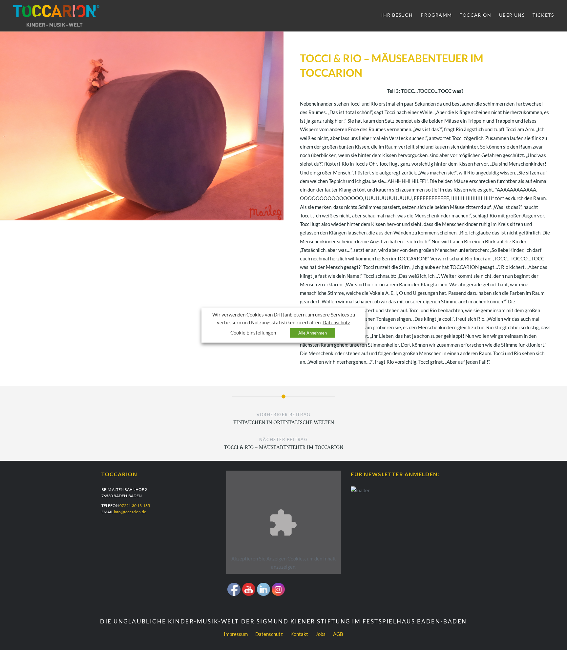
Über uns (512, 15)
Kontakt (299, 634)
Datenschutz (269, 634)
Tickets (543, 15)
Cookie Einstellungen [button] (253, 332)
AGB (338, 634)
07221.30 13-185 (134, 505)
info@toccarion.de (130, 511)
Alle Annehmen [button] (312, 332)
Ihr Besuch (397, 15)
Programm (436, 15)
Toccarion (475, 15)
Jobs (321, 634)
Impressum (236, 634)
